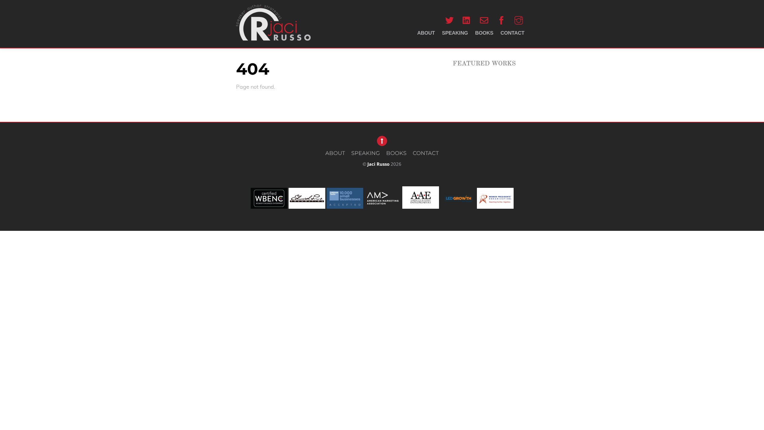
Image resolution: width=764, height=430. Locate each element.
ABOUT (426, 33)
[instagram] (519, 20)
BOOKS (484, 33)
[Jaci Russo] (273, 34)
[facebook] (501, 20)
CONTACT (512, 33)
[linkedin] (467, 20)
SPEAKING (455, 33)
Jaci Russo (378, 164)
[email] (484, 20)
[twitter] (449, 20)
